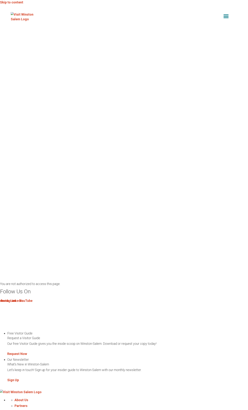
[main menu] (226, 17)
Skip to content (11, 2)
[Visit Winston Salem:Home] (23, 17)
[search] (218, 17)
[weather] (234, 17)
